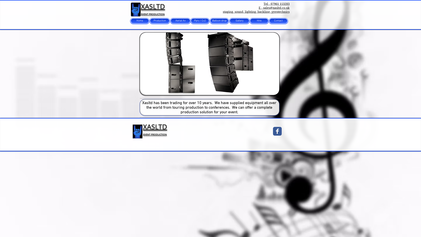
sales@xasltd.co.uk (276, 8)
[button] (209, 63)
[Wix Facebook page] (277, 131)
